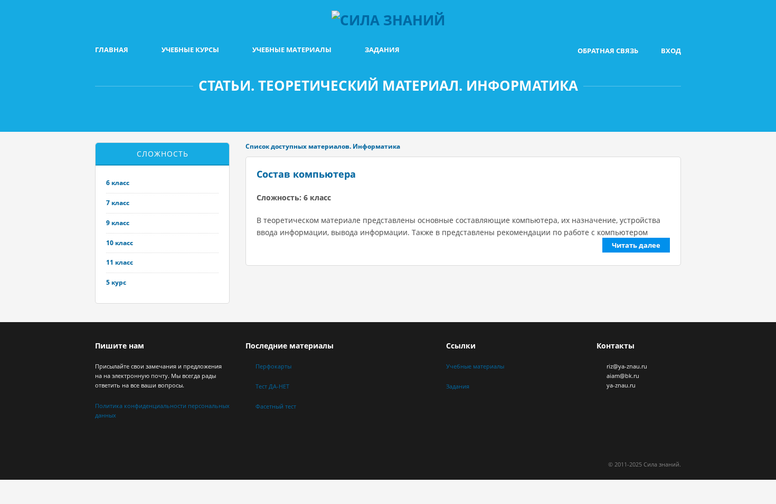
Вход (671, 50)
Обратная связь (608, 50)
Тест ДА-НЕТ (272, 386)
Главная (111, 49)
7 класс (117, 202)
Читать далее (636, 245)
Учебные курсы (190, 49)
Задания (382, 49)
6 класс (117, 182)
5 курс (116, 282)
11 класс (119, 262)
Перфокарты (273, 366)
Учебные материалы (292, 49)
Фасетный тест (275, 406)
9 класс (117, 222)
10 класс (119, 242)
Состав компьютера (306, 174)
